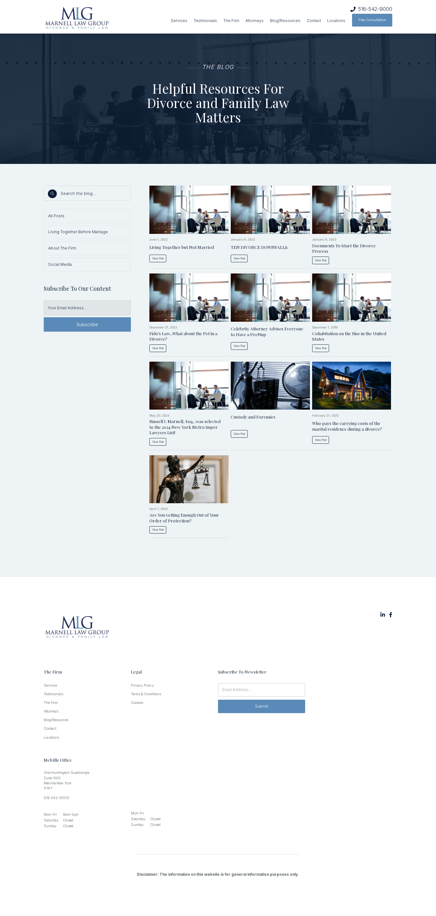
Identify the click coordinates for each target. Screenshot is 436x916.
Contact (314, 20)
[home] (96, 18)
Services (179, 20)
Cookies (137, 702)
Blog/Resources (285, 20)
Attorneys (254, 20)
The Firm (231, 20)
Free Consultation (372, 20)
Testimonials (205, 20)
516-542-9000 (375, 9)
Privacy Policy (142, 685)
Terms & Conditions (146, 694)
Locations (336, 20)
